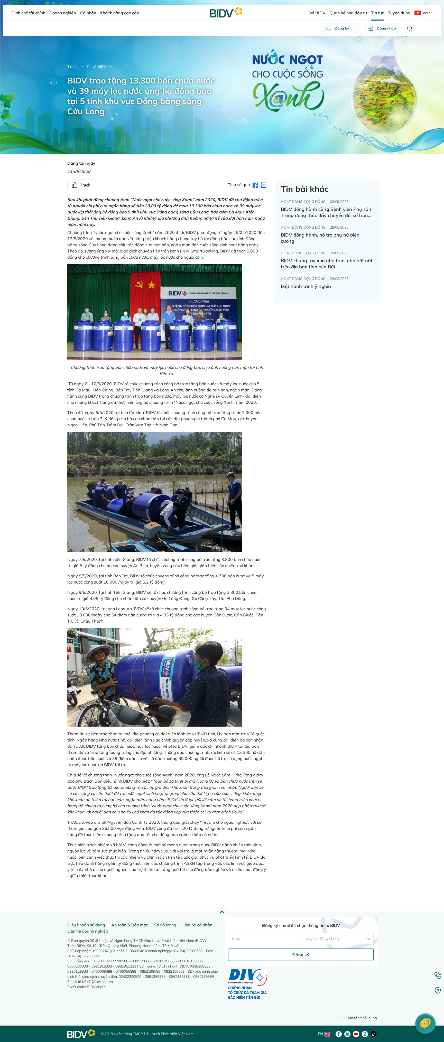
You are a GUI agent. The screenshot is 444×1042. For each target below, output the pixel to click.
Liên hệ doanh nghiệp (87, 931)
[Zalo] (365, 1033)
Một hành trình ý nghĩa (306, 286)
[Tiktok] (374, 1033)
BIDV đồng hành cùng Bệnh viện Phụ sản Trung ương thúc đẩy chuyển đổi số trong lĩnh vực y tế (326, 212)
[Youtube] (356, 1033)
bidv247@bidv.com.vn (95, 981)
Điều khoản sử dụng (86, 924)
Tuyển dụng (399, 12)
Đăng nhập (386, 28)
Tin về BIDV (96, 66)
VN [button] (425, 12)
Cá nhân (88, 12)
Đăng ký (342, 28)
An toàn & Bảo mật (129, 924)
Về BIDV (317, 12)
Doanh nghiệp (62, 12)
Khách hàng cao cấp (119, 12)
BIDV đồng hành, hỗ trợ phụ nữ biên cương (320, 238)
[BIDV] (81, 1033)
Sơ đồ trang (165, 924)
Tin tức (72, 66)
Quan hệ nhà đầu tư (348, 12)
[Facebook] (339, 1033)
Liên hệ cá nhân (197, 924)
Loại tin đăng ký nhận (323, 938)
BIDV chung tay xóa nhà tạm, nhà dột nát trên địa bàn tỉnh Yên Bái (327, 264)
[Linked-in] (347, 1033)
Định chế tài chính (28, 12)
